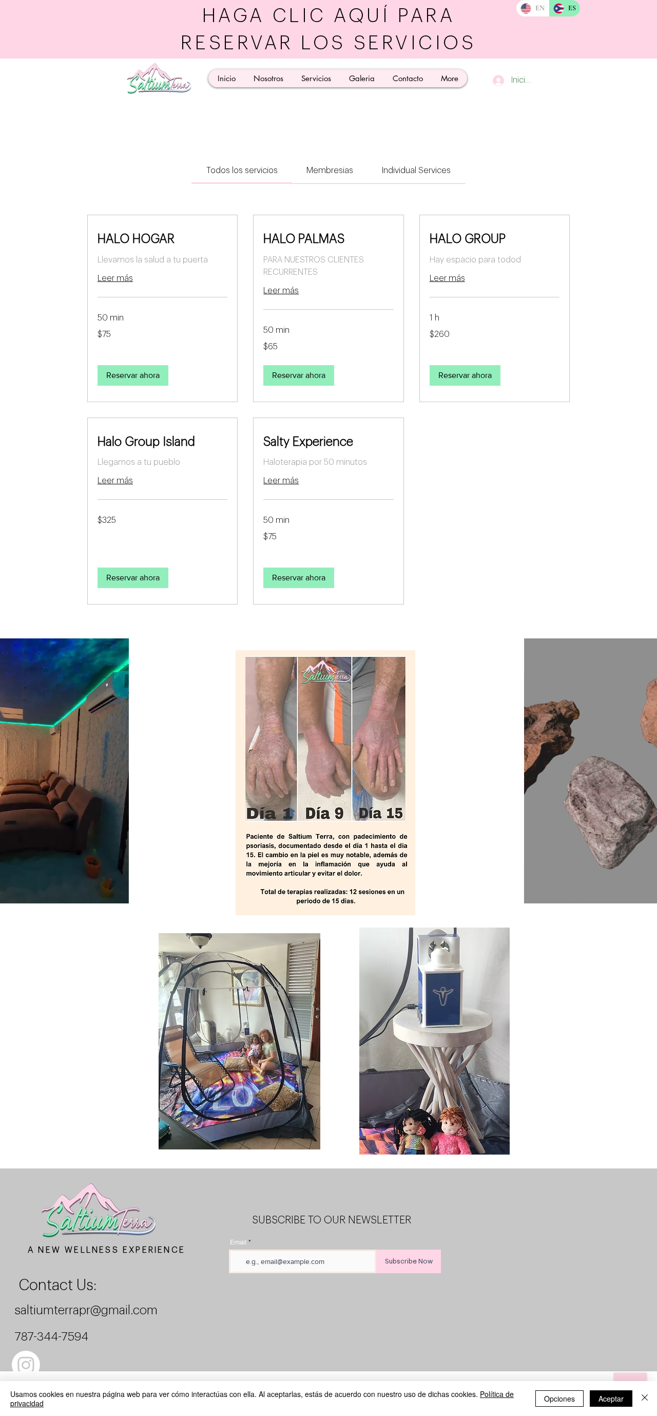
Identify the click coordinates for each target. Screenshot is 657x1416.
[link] (242, 170)
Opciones (559, 1398)
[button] (133, 375)
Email (238, 1241)
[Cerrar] (645, 1398)
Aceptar (611, 1398)
